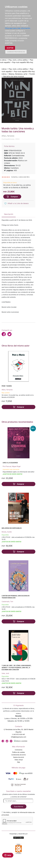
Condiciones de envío (18, 755)
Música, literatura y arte (18, 74)
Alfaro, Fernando (7, 390)
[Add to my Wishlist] (5, 203)
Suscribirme (18, 806)
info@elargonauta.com (18, 737)
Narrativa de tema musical (13, 76)
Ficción (32, 74)
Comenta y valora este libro (20, 177)
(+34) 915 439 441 (18, 734)
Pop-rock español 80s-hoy (22, 62)
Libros (4, 60)
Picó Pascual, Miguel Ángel (11, 466)
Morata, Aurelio (7, 532)
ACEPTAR (10, 48)
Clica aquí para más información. (18, 28)
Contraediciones (18, 155)
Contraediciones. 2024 (10, 139)
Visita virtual (18, 760)
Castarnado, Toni (7, 601)
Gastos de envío (18, 757)
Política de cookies (18, 752)
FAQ (18, 762)
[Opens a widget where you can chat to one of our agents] (7, 855)
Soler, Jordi (5, 673)
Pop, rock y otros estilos (18, 60)
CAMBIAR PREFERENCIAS (16, 52)
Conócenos (18, 750)
